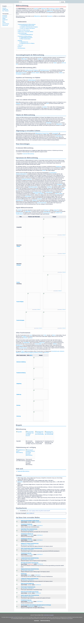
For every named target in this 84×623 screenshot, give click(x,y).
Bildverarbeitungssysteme (21, 72)
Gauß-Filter (49, 187)
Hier (14, 617)
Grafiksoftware (59, 136)
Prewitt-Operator (49, 192)
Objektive (38, 72)
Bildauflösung (47, 210)
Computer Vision (45, 133)
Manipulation (49, 16)
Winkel (31, 337)
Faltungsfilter (59, 184)
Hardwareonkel (31, 606)
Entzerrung (42, 342)
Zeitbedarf (20, 210)
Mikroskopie (24, 58)
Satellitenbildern (26, 342)
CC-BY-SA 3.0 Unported (48, 615)
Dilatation (42, 193)
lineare (30, 335)
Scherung (46, 352)
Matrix (31, 355)
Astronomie (40, 58)
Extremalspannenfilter (37, 192)
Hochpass (18, 265)
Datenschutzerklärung (45, 620)
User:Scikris (60, 253)
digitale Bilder (28, 211)
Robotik (55, 62)
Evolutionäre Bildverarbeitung (28, 153)
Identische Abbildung (21, 362)
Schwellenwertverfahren (27, 179)
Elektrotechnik (44, 8)
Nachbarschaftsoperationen (21, 173)
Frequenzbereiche (46, 212)
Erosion (36, 193)
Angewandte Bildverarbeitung (23, 471)
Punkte (45, 335)
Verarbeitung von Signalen (54, 8)
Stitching (55, 343)
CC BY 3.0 (40, 606)
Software (61, 72)
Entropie (44, 170)
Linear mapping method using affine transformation (39, 510)
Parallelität (24, 336)
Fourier (18, 282)
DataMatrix (18, 103)
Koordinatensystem (23, 347)
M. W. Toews (30, 525)
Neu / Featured (5, 10)
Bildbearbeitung (37, 16)
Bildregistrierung (19, 345)
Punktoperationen (53, 172)
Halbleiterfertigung (31, 80)
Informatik (36, 8)
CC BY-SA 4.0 (64, 253)
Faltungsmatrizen (19, 212)
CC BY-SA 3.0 (38, 522)
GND (28, 513)
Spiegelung (31, 352)
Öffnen (56, 193)
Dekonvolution (28, 196)
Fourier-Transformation (41, 202)
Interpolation (34, 200)
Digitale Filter (56, 210)
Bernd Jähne (20, 481)
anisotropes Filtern (19, 200)
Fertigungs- (36, 70)
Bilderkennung (50, 11)
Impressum (36, 620)
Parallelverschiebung (24, 352)
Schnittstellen (18, 74)
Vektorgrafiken (59, 124)
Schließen (60, 193)
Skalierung (39, 198)
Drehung (40, 352)
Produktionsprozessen (44, 70)
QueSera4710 (30, 564)
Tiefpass (18, 246)
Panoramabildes (38, 343)
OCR (47, 103)
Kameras (33, 72)
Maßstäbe (26, 337)
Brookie (29, 575)
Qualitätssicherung (28, 70)
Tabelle (22, 351)
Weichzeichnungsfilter (33, 187)
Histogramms (58, 166)
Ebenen (53, 335)
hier (9, 617)
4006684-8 (31, 513)
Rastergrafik (48, 122)
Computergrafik (55, 133)
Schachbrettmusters (55, 351)
